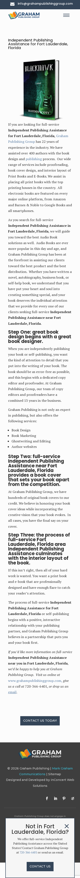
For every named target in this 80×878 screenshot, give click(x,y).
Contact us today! (40, 720)
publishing (34, 159)
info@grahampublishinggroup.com (45, 3)
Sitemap (54, 774)
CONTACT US (40, 866)
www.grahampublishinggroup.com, (35, 680)
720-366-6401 (28, 852)
